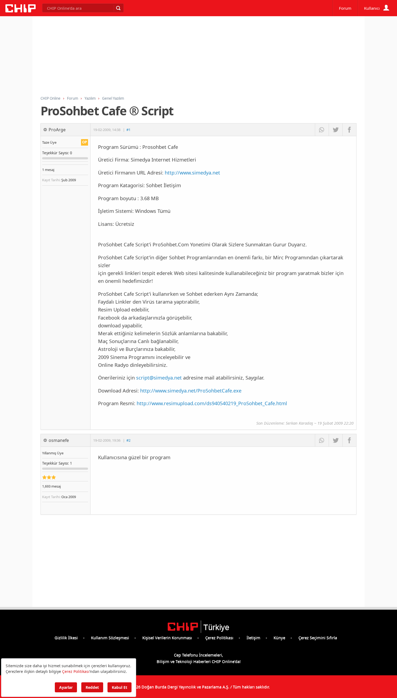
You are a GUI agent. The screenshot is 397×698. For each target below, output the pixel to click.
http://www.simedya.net (192, 172)
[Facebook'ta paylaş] (349, 129)
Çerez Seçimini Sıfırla (317, 637)
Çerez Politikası (219, 637)
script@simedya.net (159, 377)
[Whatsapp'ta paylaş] (322, 129)
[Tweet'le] (335, 129)
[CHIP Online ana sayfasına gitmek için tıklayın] (20, 11)
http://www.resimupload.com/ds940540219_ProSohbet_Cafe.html (212, 403)
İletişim (253, 637)
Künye (279, 637)
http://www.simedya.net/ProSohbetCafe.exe (190, 390)
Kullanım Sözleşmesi (110, 637)
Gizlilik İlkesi (66, 637)
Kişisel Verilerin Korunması (167, 637)
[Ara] (118, 8)
